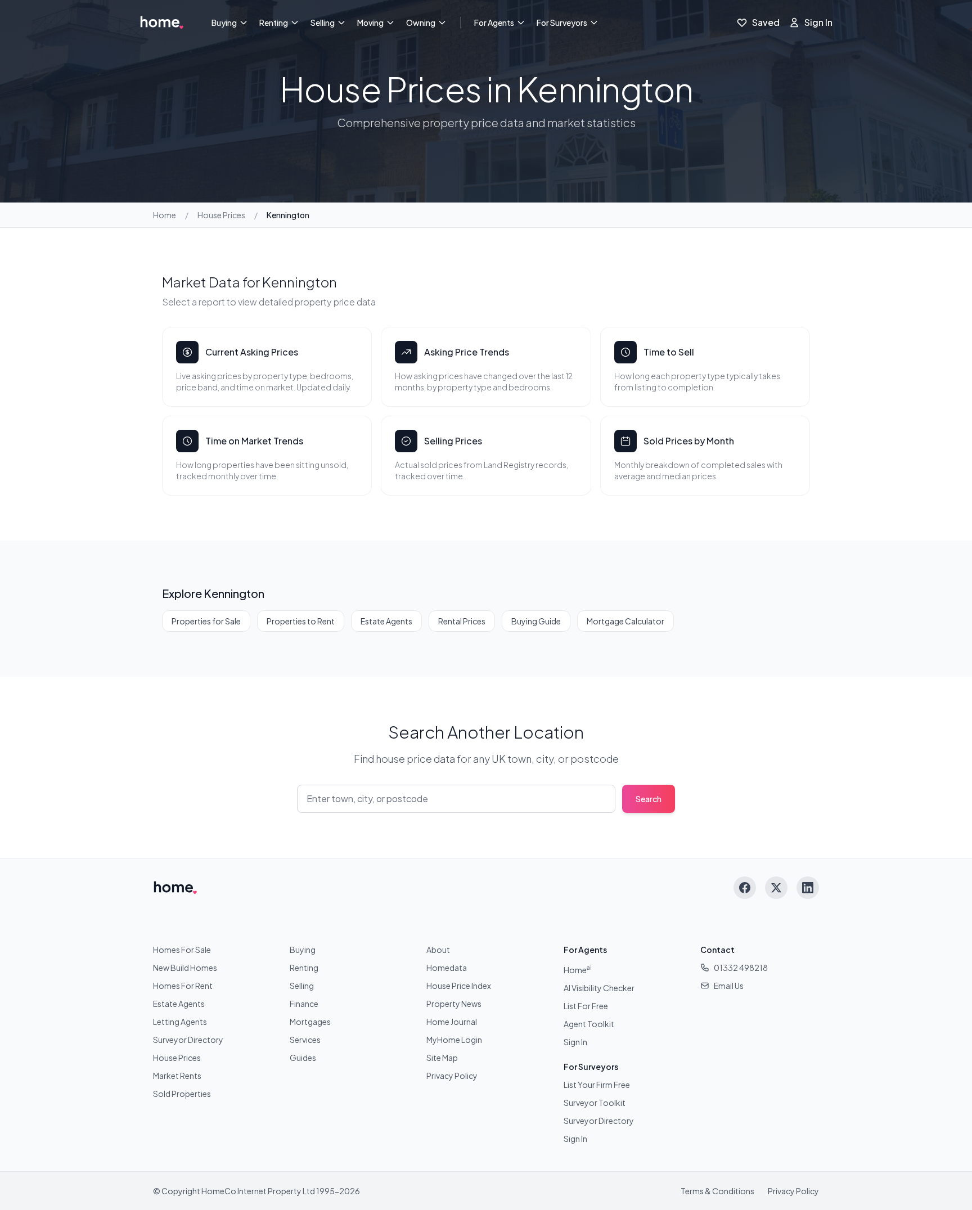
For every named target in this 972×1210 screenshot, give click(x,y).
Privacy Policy (452, 1075)
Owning (420, 22)
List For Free (586, 1006)
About (438, 949)
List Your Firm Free (597, 1084)
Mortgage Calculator (625, 621)
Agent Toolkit (589, 1024)
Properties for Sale (206, 621)
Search (649, 799)
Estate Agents (386, 621)
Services (305, 1039)
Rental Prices (461, 621)
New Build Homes (185, 967)
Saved (766, 22)
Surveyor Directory (188, 1039)
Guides (303, 1057)
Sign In (818, 22)
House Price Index (458, 985)
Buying (224, 22)
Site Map (442, 1057)
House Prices (221, 215)
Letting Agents (180, 1021)
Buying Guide (536, 621)
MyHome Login (454, 1039)
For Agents (494, 22)
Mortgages (310, 1021)
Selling (322, 22)
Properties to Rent (301, 621)
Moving (370, 22)
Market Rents (177, 1075)
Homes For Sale (182, 949)
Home (164, 215)
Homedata (446, 967)
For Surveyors (562, 22)
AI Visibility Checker (599, 988)
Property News (454, 1003)
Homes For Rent (183, 985)
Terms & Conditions (717, 1191)
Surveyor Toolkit (595, 1102)
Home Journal (451, 1021)
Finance (304, 1003)
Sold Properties (182, 1093)
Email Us (729, 985)
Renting (273, 22)
